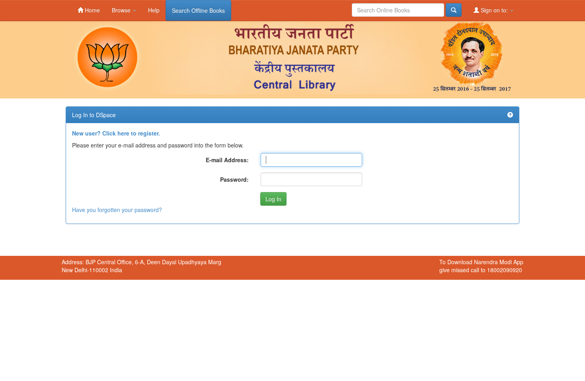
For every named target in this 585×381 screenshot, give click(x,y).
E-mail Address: (227, 160)
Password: (234, 179)
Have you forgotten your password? (117, 210)
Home (91, 10)
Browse (122, 10)
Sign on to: (494, 10)
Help (154, 10)
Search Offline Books (198, 10)
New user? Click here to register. (116, 133)
